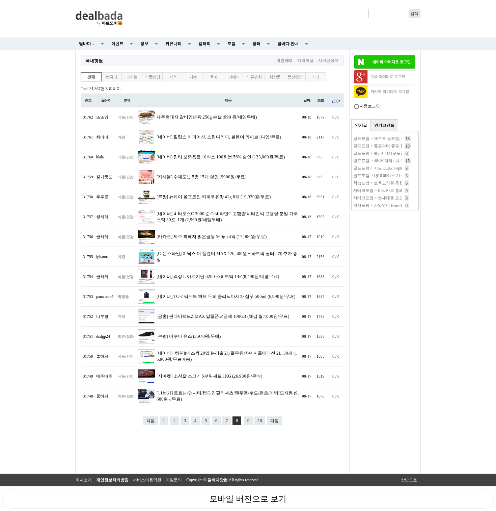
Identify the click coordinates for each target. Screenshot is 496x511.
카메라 (233, 77)
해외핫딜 (305, 60)
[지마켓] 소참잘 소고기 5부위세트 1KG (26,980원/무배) (209, 376)
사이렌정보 (328, 60)
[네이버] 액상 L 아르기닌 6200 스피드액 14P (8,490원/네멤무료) (218, 276)
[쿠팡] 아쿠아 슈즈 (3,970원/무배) (189, 336)
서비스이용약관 (147, 480)
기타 (315, 77)
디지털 (132, 77)
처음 (150, 420)
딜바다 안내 (288, 43)
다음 (274, 420)
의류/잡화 (254, 77)
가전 (193, 77)
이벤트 (117, 43)
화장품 (274, 77)
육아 (213, 77)
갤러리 (204, 43)
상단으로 (409, 480)
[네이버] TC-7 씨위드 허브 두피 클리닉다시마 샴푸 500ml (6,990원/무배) (226, 296)
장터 (256, 43)
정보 (144, 43)
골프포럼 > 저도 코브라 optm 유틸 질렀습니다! (394, 168)
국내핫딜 (94, 60)
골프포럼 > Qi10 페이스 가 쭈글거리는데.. (390, 175)
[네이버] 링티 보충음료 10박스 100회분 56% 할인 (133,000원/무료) (221, 157)
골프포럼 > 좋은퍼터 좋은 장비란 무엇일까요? (394, 146)
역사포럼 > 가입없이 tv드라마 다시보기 (388, 205)
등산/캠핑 (295, 77)
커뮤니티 (173, 43)
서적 (172, 77)
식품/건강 (152, 77)
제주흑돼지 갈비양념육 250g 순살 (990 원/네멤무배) (207, 117)
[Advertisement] (276, 19)
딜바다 (86, 43)
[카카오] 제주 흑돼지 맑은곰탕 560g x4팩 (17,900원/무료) (212, 236)
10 (260, 420)
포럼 (231, 43)
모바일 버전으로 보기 (248, 498)
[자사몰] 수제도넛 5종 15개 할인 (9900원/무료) (201, 177)
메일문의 (174, 480)
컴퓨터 (111, 77)
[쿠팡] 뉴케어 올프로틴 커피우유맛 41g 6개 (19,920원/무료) (214, 197)
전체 (91, 77)
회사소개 (84, 480)
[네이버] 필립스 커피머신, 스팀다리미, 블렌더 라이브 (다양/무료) (219, 137)
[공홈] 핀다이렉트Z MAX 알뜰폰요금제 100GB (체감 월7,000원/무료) (223, 316)
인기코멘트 (384, 125)
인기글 (361, 125)
